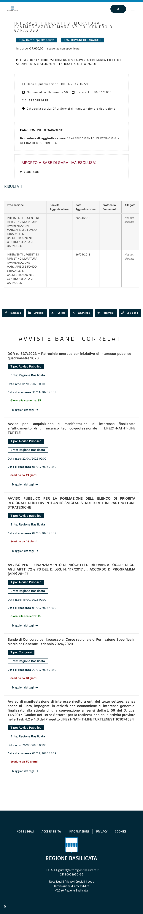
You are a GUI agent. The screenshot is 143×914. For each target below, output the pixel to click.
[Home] (12, 8)
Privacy (69, 881)
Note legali (56, 881)
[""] (118, 9)
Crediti (80, 881)
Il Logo (90, 881)
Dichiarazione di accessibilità (71, 886)
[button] (133, 9)
